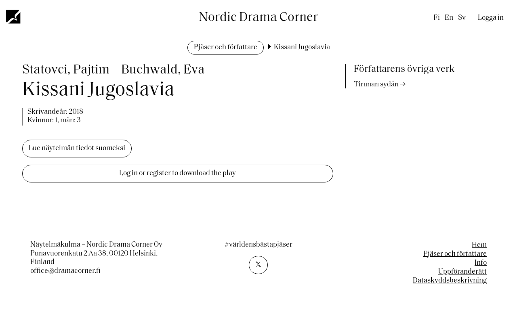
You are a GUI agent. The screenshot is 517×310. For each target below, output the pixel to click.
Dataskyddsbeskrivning (450, 281)
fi (436, 18)
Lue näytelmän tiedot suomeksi (77, 148)
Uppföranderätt (462, 272)
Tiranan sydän (376, 84)
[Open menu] (13, 16)
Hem (479, 245)
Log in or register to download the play (177, 173)
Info (481, 263)
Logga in (491, 18)
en (449, 18)
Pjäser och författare (225, 47)
